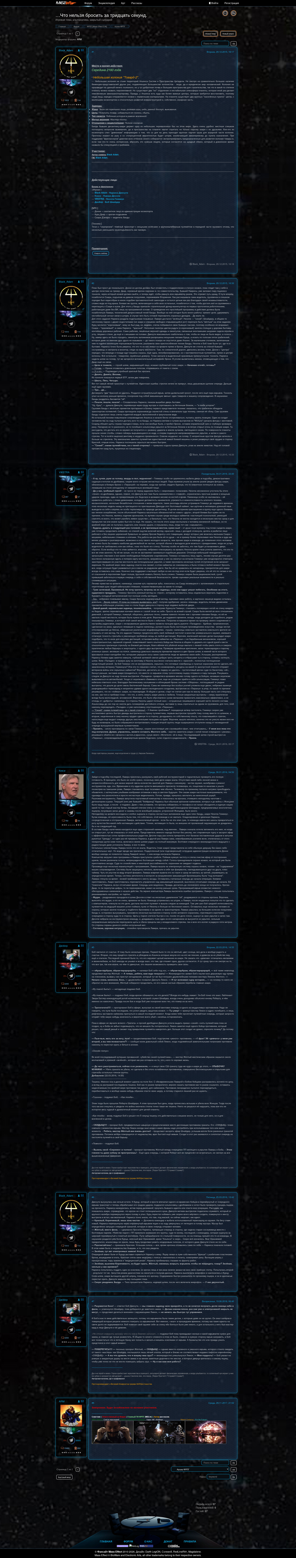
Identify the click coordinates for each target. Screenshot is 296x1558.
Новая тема (210, 33)
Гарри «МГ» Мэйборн (154, 1419)
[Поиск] (233, 13)
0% (65, 92)
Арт (123, 3)
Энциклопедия (106, 3)
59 (79, 820)
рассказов (164, 1416)
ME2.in (148, 1416)
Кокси (98, 195)
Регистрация (231, 3)
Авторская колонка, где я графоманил (108, 1173)
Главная (106, 1541)
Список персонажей (111, 1419)
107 (78, 983)
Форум (88, 3)
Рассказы (136, 3)
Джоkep (99, 201)
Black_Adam (66, 50)
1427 (78, 489)
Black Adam (101, 192)
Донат (168, 1541)
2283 (78, 975)
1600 (78, 812)
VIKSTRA (99, 198)
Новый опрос (228, 33)
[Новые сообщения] (225, 13)
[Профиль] (79, 50)
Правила (190, 1541)
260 (78, 1448)
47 (79, 496)
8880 (78, 1440)
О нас (148, 1541)
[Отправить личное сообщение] (82, 50)
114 (78, 100)
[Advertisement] (201, 1485)
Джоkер (63, 945)
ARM (79, 39)
